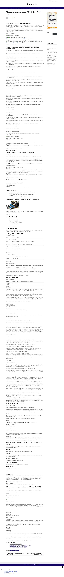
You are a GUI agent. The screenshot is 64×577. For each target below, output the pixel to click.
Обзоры (54, 8)
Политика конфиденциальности (9, 573)
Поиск (48, 32)
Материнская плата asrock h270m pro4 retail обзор (18, 546)
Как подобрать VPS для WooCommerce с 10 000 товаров (51, 64)
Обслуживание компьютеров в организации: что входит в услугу (52, 52)
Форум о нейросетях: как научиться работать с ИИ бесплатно (51, 60)
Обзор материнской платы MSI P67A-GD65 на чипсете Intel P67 (20, 545)
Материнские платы (17, 8)
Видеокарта (40, 8)
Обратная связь (6, 572)
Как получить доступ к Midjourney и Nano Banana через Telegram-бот (51, 56)
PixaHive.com (38, 564)
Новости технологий (47, 8)
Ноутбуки (10, 8)
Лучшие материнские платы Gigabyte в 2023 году (18, 547)
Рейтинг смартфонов (32, 8)
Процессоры (24, 8)
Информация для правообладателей (10, 571)
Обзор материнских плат (15, 550)
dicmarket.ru (32, 4)
